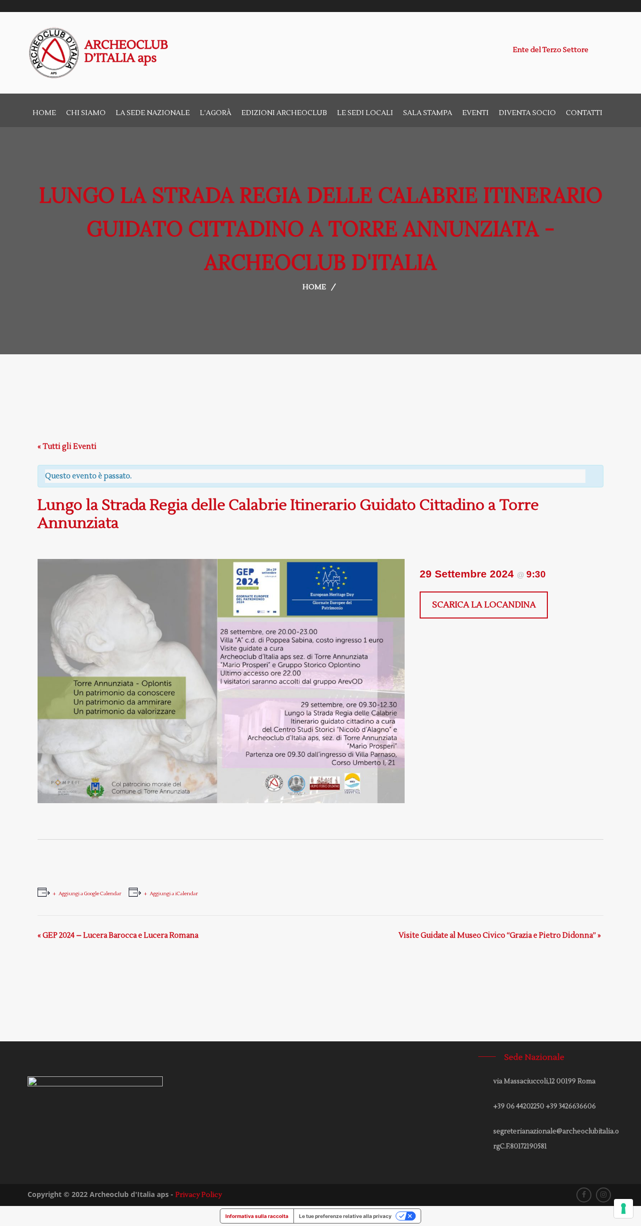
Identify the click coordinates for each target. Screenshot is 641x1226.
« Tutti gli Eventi (67, 446)
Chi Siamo (86, 113)
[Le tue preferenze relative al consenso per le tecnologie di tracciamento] (623, 1208)
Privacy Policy (198, 1194)
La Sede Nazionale (153, 113)
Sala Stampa (427, 113)
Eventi (475, 113)
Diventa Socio (527, 113)
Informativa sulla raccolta (256, 1216)
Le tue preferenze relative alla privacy (345, 1216)
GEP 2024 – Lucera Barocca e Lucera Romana (118, 935)
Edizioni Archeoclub (284, 113)
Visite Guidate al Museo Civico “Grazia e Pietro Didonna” (500, 935)
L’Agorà (215, 113)
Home (44, 113)
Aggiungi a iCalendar (174, 893)
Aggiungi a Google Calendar (90, 893)
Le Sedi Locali (365, 113)
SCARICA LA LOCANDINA (484, 604)
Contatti (584, 113)
